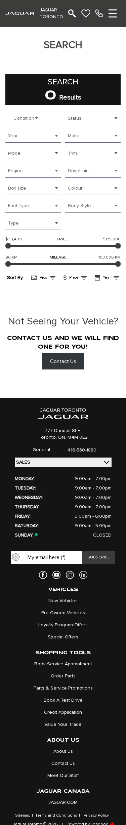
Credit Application (63, 712)
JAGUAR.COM (63, 802)
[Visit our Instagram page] (70, 575)
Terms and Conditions (56, 816)
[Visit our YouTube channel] (56, 575)
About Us (63, 751)
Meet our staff (63, 775)
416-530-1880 (82, 450)
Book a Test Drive (63, 700)
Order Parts (63, 676)
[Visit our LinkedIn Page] (83, 575)
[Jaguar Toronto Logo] (19, 13)
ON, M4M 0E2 (73, 437)
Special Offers (63, 637)
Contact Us (63, 361)
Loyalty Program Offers (63, 625)
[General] (99, 13)
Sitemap (22, 816)
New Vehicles (63, 600)
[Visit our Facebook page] (43, 575)
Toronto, (48, 437)
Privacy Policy (96, 816)
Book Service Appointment (63, 664)
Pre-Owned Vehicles (63, 613)
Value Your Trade (63, 724)
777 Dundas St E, (63, 430)
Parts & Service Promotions (63, 688)
